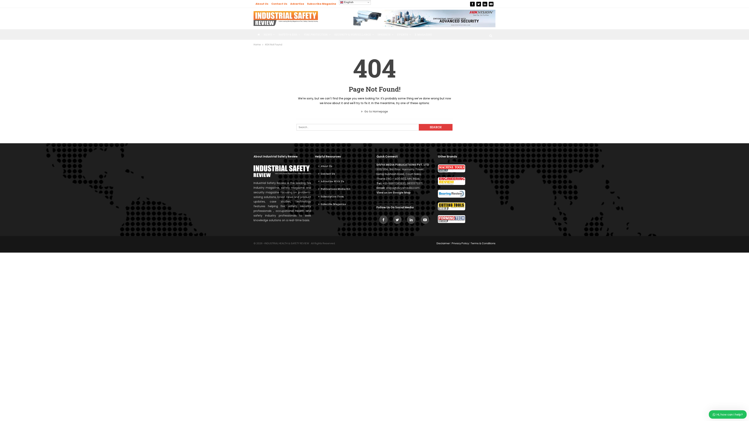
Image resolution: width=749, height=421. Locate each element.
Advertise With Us (332, 181)
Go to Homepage (376, 111)
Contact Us (279, 4)
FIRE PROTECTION (316, 34)
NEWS (268, 34)
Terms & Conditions (483, 243)
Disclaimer (443, 243)
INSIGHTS (384, 34)
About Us (262, 4)
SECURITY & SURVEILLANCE (352, 34)
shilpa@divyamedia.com (403, 188)
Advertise (297, 4)
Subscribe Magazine (321, 4)
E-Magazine (423, 34)
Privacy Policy (460, 243)
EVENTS (402, 34)
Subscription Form (332, 196)
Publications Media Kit (335, 188)
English (348, 2)
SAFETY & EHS (288, 34)
